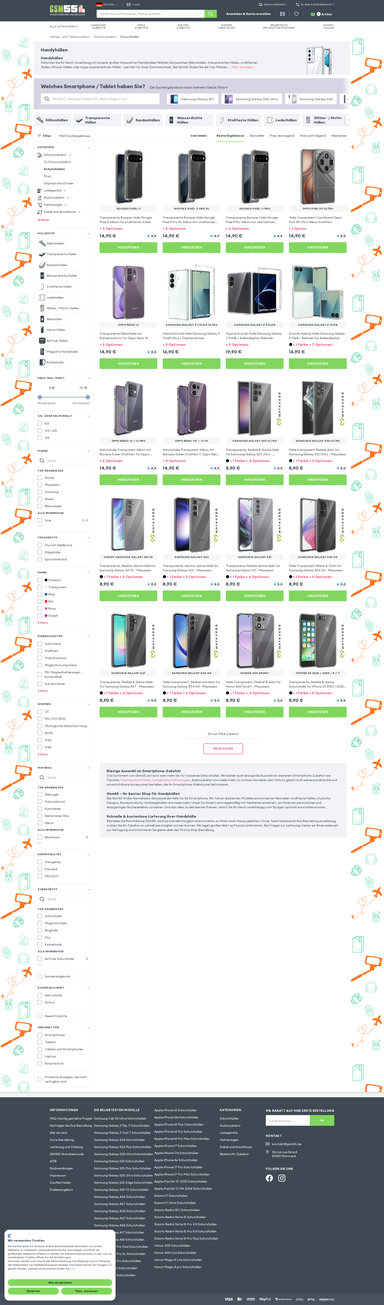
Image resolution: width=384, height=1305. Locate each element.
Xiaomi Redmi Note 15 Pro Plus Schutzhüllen (186, 1238)
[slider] (40, 397)
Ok (322, 1120)
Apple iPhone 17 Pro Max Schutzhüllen (182, 1174)
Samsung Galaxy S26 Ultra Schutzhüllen (123, 1154)
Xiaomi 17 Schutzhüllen (171, 1196)
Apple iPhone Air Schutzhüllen (176, 1160)
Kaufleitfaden (60, 1183)
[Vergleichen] (142, 153)
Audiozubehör (230, 1126)
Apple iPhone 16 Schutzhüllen (175, 1110)
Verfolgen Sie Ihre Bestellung (71, 1126)
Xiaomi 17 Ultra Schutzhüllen (175, 1203)
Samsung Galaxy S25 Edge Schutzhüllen (123, 1183)
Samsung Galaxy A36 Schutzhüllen (119, 1211)
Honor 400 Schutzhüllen (172, 1246)
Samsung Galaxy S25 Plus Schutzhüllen (122, 1168)
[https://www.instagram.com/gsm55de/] (281, 1178)
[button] (128, 228)
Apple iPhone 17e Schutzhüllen (176, 1153)
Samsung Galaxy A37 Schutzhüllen (119, 1218)
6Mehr (43, 691)
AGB (53, 1161)
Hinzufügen (128, 247)
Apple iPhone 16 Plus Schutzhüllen (178, 1124)
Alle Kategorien (62, 26)
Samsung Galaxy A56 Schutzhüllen (119, 1197)
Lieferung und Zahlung (66, 1147)
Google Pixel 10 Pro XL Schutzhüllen (120, 1254)
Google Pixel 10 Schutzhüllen (114, 1275)
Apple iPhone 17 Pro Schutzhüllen (178, 1167)
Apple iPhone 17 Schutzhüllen (175, 1146)
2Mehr (43, 754)
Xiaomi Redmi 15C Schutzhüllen (177, 1210)
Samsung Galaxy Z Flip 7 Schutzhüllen (122, 1126)
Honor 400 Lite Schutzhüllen (175, 1253)
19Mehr (43, 220)
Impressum (58, 1175)
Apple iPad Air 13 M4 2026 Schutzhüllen (183, 1189)
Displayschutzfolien (59, 183)
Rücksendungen (61, 1168)
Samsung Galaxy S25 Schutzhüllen (119, 1161)
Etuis (47, 176)
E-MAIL (136, 4)
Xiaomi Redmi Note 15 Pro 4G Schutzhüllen (185, 1224)
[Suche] (210, 14)
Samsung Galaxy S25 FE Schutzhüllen (121, 1190)
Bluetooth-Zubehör (234, 1154)
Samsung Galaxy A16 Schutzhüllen (119, 1240)
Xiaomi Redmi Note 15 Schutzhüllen (180, 1217)
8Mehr (43, 623)
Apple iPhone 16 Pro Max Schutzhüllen (182, 1139)
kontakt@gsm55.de (286, 1144)
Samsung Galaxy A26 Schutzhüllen (119, 1225)
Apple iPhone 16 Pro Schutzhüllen (178, 1132)
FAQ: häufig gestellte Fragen (71, 1118)
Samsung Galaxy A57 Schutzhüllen (119, 1204)
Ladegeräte (161, 780)
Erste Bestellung (62, 1140)
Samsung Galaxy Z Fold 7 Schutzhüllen (122, 1133)
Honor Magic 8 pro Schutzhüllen (177, 1267)
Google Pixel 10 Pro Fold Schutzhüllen (121, 1247)
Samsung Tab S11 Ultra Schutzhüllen (120, 1118)
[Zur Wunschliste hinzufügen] (151, 153)
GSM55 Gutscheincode (67, 1154)
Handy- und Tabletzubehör (70, 37)
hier (72, 1268)
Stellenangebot (61, 1190)
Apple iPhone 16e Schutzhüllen (176, 1117)
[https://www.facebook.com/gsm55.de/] (269, 1178)
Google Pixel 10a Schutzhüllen (115, 1268)
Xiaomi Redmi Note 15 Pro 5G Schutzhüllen (185, 1231)
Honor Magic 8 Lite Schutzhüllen (178, 1260)
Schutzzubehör (105, 37)
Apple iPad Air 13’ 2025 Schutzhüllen (180, 1181)
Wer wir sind (58, 1133)
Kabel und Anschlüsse (236, 1147)
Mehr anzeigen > (243, 67)
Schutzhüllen (129, 37)
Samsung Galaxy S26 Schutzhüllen (119, 1140)
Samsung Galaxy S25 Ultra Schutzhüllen (123, 1175)
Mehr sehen (223, 748)
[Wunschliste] (296, 14)
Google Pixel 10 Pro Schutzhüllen (117, 1261)
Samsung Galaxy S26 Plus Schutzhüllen (122, 1147)
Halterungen (180, 780)
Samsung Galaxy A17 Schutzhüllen (119, 1232)
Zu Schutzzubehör (57, 162)
